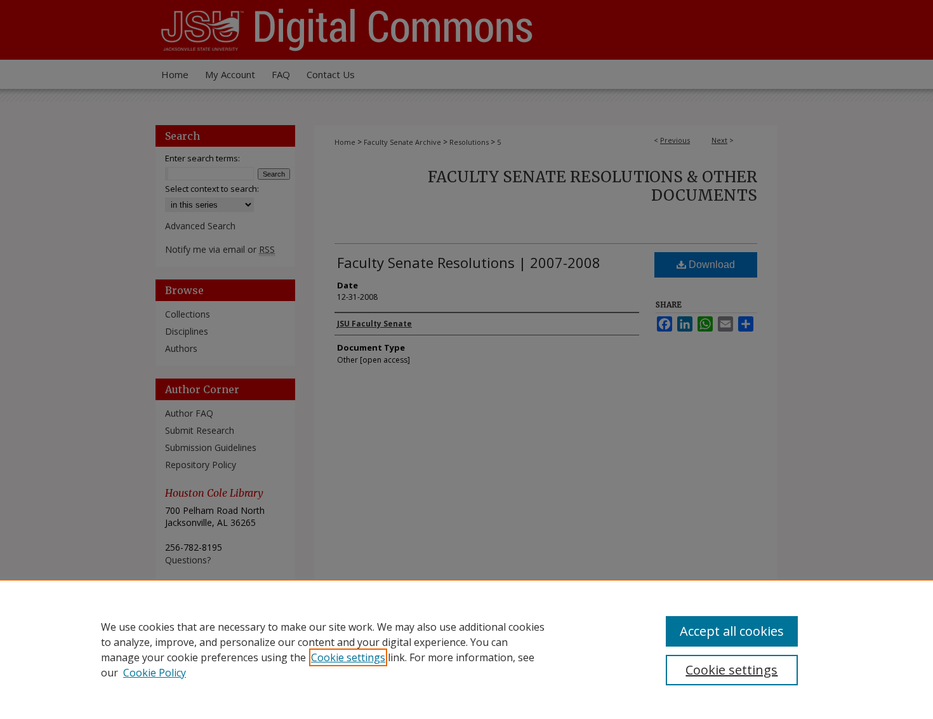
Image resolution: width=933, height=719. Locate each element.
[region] (466, 649)
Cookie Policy (154, 673)
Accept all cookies (732, 631)
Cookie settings (348, 657)
